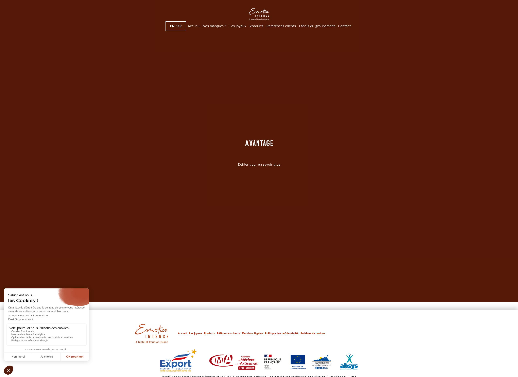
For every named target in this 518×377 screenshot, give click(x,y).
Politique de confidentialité (281, 333)
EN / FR (176, 26)
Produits (209, 333)
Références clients (228, 333)
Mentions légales (252, 333)
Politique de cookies (312, 333)
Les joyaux (195, 333)
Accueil (182, 333)
